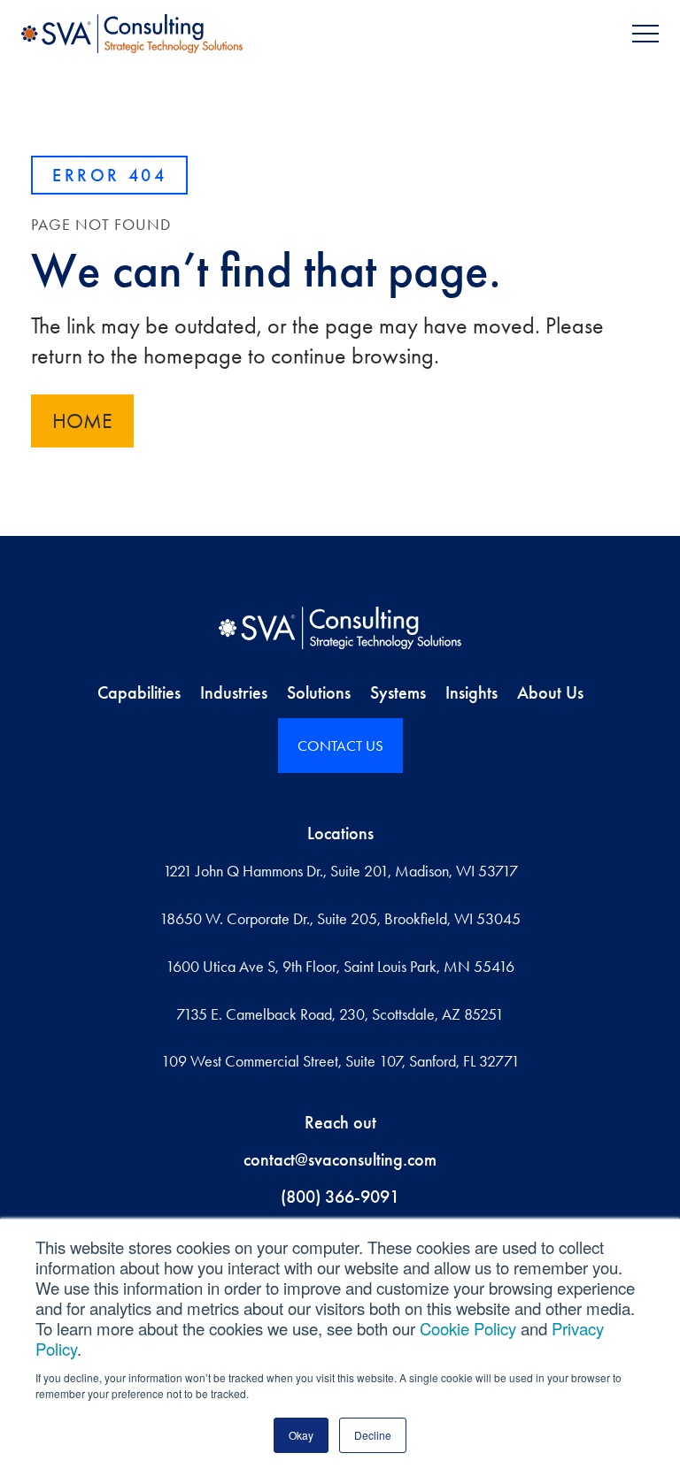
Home (82, 421)
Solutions (319, 692)
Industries (233, 692)
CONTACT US (340, 745)
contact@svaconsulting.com (340, 1159)
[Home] (339, 628)
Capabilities (139, 692)
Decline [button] (372, 1434)
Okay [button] (301, 1434)
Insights (471, 692)
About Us (550, 692)
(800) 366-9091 (340, 1196)
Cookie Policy (468, 1328)
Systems (398, 692)
